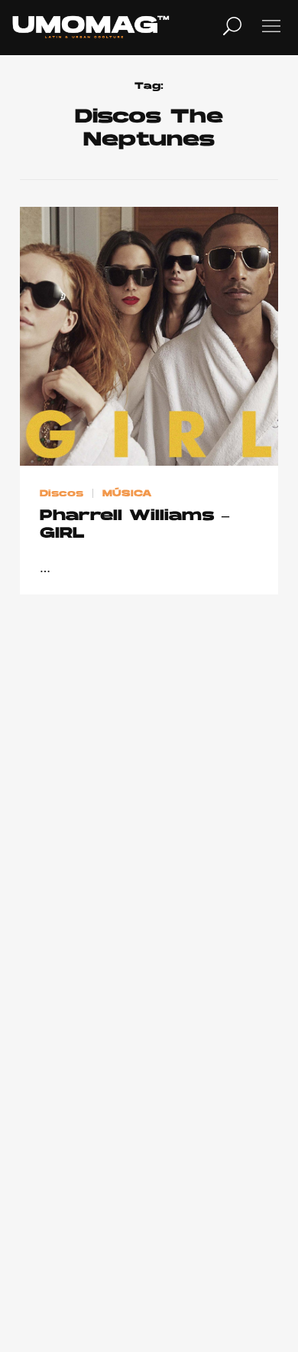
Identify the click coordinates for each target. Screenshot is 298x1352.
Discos (61, 494)
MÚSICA (127, 494)
